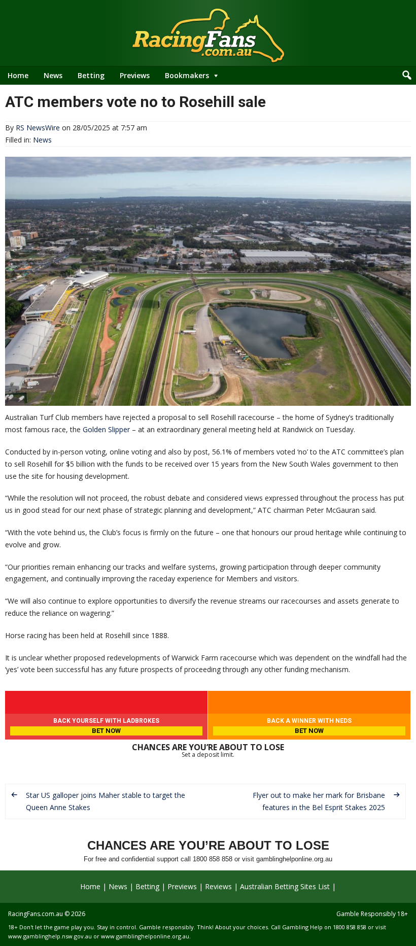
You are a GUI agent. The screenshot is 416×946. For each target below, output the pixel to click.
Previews (135, 75)
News (53, 75)
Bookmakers (187, 75)
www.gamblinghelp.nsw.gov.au (50, 936)
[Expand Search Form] (407, 75)
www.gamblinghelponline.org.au (145, 936)
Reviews (218, 886)
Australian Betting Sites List (285, 886)
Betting (91, 75)
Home (18, 75)
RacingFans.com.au (35, 913)
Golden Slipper (106, 429)
